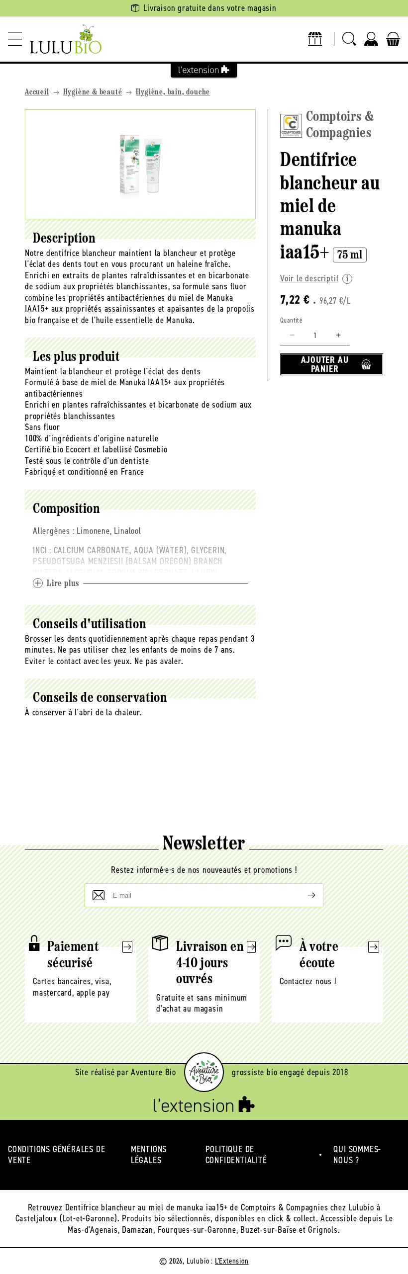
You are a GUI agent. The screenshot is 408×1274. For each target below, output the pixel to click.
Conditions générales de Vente (56, 1155)
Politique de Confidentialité (236, 1155)
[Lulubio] (66, 39)
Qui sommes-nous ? (357, 1155)
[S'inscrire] (303, 895)
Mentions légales (149, 1155)
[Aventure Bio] (204, 1072)
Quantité (291, 320)
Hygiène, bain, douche (173, 92)
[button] (15, 39)
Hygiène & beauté (92, 92)
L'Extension (232, 1261)
